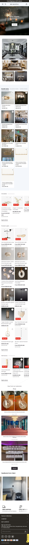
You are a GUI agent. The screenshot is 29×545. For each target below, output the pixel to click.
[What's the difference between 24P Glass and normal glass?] (14, 401)
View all (14, 468)
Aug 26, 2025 (15, 439)
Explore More (4, 220)
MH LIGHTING (6, 543)
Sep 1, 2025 (14, 414)
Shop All (14, 24)
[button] (2, 4)
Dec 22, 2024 (14, 464)
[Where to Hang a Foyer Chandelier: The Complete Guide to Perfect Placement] (14, 425)
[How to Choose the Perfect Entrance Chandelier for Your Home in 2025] (14, 451)
